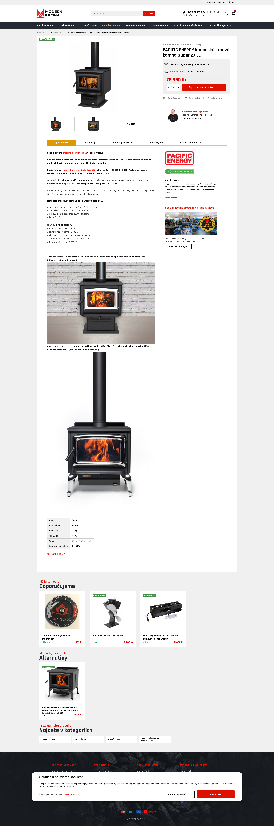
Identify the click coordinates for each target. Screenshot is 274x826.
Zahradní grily (143, 771)
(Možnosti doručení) (196, 71)
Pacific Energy (172, 180)
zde (107, 173)
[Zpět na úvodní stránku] (50, 13)
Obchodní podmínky (103, 771)
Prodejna (211, 2)
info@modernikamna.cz (196, 15)
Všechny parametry (56, 553)
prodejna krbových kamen (75, 152)
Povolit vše (215, 794)
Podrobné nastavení (175, 794)
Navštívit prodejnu (178, 246)
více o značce (171, 197)
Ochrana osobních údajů (62, 771)
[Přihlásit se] (226, 13)
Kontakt (222, 2)
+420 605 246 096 (195, 11)
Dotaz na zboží (195, 98)
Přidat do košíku (205, 87)
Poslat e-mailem (217, 98)
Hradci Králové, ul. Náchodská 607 (79, 170)
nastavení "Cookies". (70, 794)
